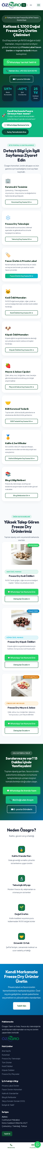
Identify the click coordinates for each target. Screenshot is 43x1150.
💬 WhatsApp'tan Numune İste (21, 592)
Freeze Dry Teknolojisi (11, 1058)
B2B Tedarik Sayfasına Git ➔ (21, 421)
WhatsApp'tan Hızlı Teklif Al (22, 62)
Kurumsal (6, 1055)
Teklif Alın (21, 1005)
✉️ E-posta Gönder (21, 79)
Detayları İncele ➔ (22, 599)
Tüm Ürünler (7, 1062)
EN (31, 5)
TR (24, 5)
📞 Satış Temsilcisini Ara (15, 132)
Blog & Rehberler (9, 1097)
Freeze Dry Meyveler (10, 1074)
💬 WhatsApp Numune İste (16, 125)
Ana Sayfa (6, 1051)
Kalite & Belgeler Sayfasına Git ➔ (22, 458)
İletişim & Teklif (8, 1105)
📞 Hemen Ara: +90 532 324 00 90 (21, 71)
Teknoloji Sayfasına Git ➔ (22, 239)
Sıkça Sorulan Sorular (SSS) (13, 1101)
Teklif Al (7, 1134)
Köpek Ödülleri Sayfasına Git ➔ (21, 350)
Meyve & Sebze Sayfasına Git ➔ (21, 387)
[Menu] (38, 5)
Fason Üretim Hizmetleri (12, 1089)
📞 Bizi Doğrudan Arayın (21, 800)
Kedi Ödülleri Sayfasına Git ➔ (21, 313)
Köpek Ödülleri (8, 1070)
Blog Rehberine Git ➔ (21, 495)
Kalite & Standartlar (10, 1093)
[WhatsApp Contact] (37, 1144)
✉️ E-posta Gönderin (21, 809)
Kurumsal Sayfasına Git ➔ (21, 202)
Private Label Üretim (10, 1085)
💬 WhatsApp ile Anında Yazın (21, 790)
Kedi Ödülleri (7, 1066)
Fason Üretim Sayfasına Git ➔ (21, 276)
